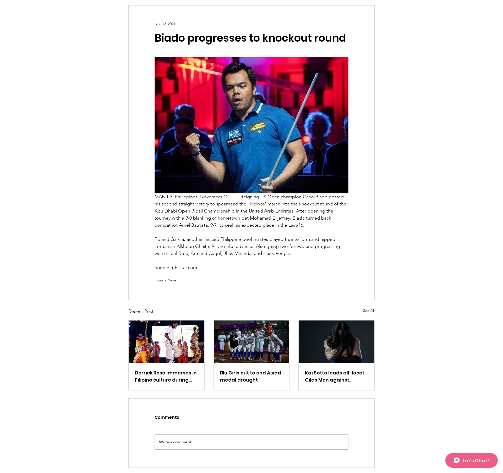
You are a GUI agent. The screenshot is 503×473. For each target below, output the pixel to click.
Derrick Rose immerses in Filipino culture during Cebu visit (166, 376)
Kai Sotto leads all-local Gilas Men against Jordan (334, 376)
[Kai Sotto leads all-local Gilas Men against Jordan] (336, 341)
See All (369, 310)
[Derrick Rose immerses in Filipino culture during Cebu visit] (166, 341)
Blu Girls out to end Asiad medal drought (250, 376)
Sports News (166, 280)
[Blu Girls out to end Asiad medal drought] (251, 341)
